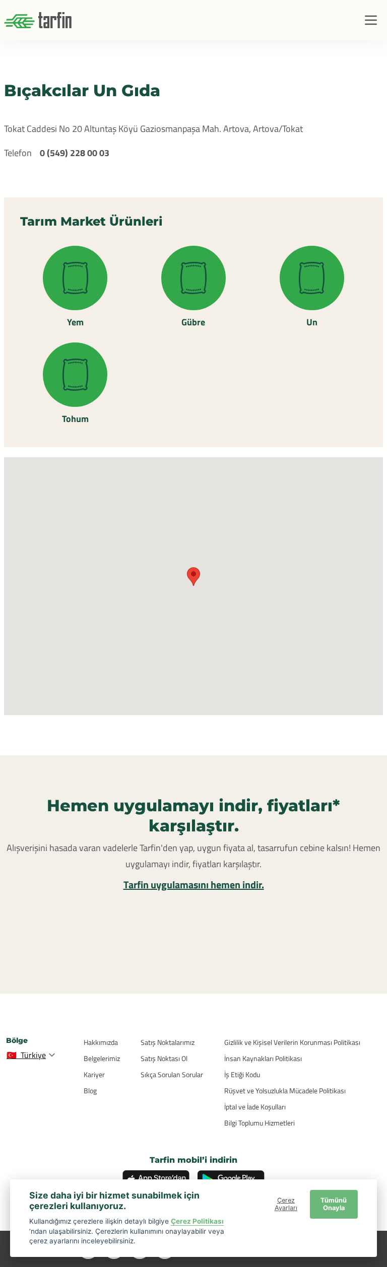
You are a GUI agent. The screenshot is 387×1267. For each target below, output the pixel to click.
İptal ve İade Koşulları (255, 1106)
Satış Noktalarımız (168, 1042)
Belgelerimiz (102, 1058)
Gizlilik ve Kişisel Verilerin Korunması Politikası (292, 1042)
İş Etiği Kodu (242, 1074)
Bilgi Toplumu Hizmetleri (259, 1122)
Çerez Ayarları (286, 1204)
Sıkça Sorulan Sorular (172, 1074)
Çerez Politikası (197, 1221)
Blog (90, 1090)
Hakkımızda (101, 1042)
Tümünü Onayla (333, 1204)
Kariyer (94, 1074)
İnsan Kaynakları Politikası (263, 1058)
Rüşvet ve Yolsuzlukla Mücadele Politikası (285, 1090)
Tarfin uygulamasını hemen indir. (193, 884)
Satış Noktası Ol (164, 1058)
